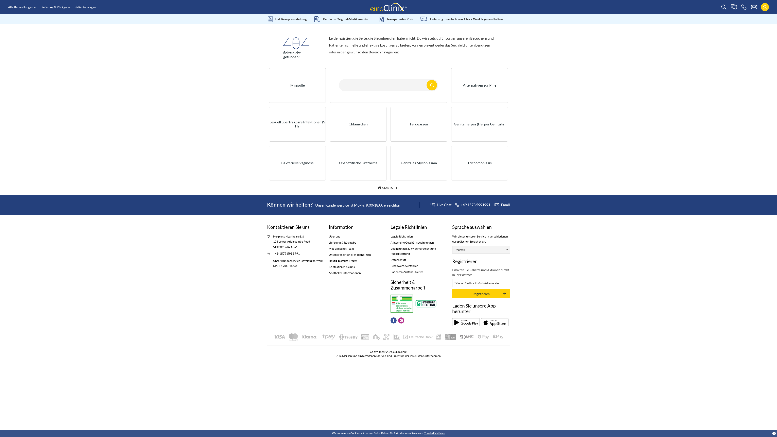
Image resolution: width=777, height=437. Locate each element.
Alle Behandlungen (20, 7)
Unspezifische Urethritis (358, 163)
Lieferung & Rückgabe (55, 7)
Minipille (297, 85)
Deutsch (459, 249)
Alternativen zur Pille (479, 85)
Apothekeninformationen (345, 273)
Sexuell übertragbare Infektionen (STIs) (297, 124)
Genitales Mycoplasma (419, 163)
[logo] (388, 6)
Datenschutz (398, 259)
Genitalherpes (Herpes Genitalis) (479, 124)
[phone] (743, 7)
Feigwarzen (419, 124)
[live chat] (734, 7)
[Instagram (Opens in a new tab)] (401, 320)
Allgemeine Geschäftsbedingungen (412, 242)
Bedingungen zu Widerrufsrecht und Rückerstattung (413, 251)
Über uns (334, 236)
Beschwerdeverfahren (404, 265)
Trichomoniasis (479, 163)
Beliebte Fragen (85, 7)
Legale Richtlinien (402, 236)
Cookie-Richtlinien (434, 433)
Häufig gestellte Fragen (343, 260)
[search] (723, 7)
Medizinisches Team (341, 248)
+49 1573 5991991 (286, 253)
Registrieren (481, 294)
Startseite (390, 188)
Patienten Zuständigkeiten (407, 272)
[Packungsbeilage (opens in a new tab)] (466, 322)
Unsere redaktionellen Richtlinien (350, 254)
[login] (765, 7)
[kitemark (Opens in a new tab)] (402, 304)
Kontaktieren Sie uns (342, 266)
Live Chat (444, 205)
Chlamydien (358, 124)
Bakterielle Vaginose (297, 163)
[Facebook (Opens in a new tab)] (394, 320)
